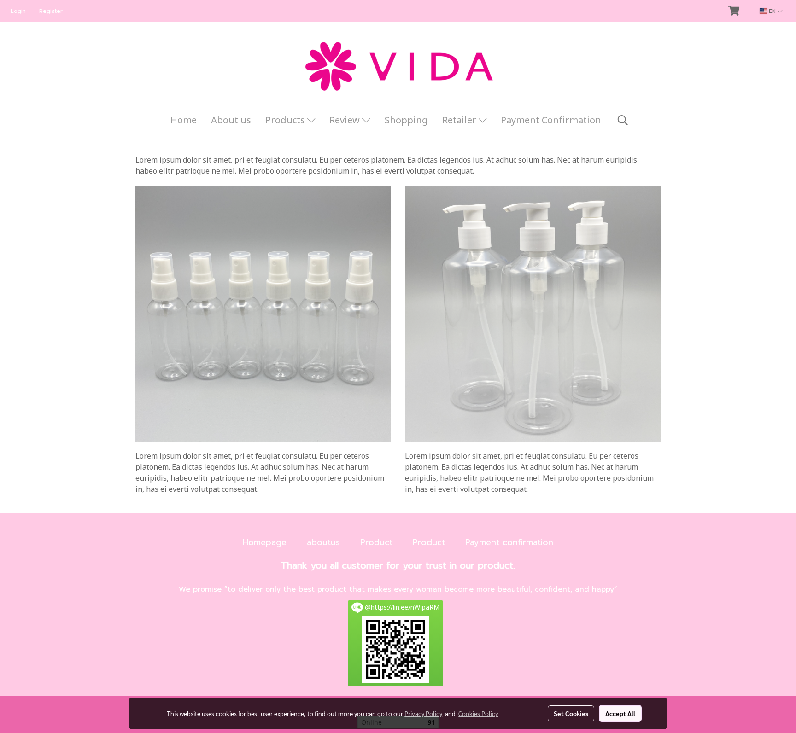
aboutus (323, 542)
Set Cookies (571, 713)
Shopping (406, 121)
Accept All (620, 713)
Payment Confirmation (551, 121)
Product (376, 542)
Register (51, 11)
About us (231, 121)
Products (286, 121)
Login (18, 11)
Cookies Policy (478, 713)
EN (772, 11)
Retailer (460, 121)
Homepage (265, 542)
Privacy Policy (423, 713)
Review (345, 121)
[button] (623, 120)
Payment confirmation (509, 542)
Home (183, 121)
